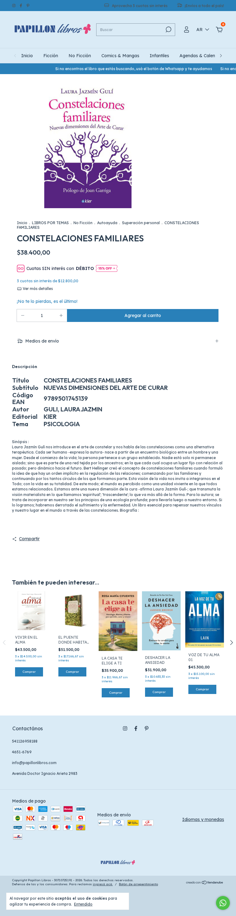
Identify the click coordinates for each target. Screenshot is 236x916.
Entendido (83, 904)
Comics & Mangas (120, 55)
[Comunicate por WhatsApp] (223, 903)
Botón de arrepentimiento (138, 884)
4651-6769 (22, 752)
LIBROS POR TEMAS (50, 222)
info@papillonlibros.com (34, 762)
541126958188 (24, 741)
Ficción (50, 55)
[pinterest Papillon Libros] (28, 5)
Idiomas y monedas (203, 819)
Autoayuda (107, 222)
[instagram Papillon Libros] (14, 5)
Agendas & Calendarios (203, 55)
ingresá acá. (103, 884)
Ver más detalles (37, 288)
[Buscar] (168, 29)
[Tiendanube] (205, 883)
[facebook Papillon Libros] (21, 5)
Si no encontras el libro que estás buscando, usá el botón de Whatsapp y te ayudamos (128, 68)
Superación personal (141, 222)
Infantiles (159, 55)
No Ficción (80, 55)
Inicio (27, 55)
